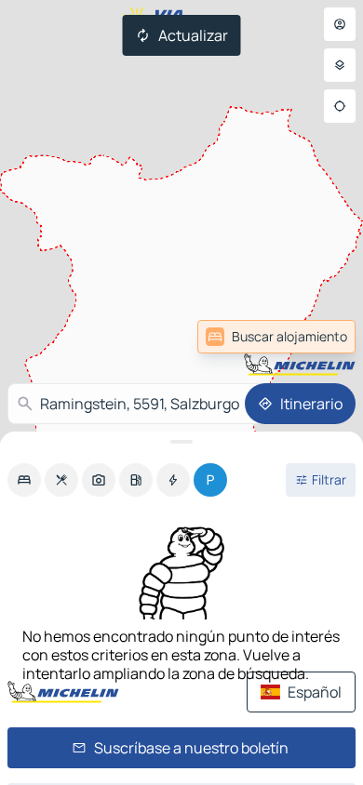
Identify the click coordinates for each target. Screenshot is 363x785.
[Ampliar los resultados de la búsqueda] (181, 442)
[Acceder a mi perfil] (340, 24)
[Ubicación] (340, 106)
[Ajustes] (340, 65)
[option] (24, 480)
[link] (311, 336)
